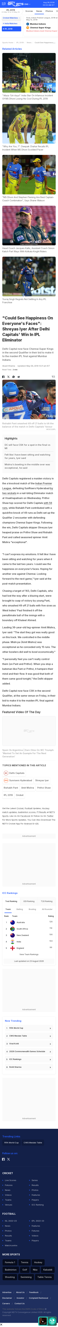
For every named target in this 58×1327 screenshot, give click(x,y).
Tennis (24, 1262)
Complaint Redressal (38, 1298)
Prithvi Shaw (44, 787)
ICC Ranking (38, 1204)
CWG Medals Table (18, 1036)
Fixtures (9, 1185)
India (19, 942)
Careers (6, 1303)
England (20, 948)
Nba (35, 1269)
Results (35, 1185)
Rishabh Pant (11, 787)
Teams (8, 1200)
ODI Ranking (28, 901)
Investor (20, 1298)
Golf (24, 1269)
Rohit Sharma (15, 1067)
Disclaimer (7, 1298)
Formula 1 (10, 1262)
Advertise (6, 1292)
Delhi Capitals (16, 773)
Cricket (20, 795)
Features (36, 1195)
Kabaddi (47, 1269)
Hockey (38, 1262)
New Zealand (23, 935)
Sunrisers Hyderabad (20, 780)
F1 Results (42, 812)
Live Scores (10, 1180)
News (39, 11)
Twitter (50, 816)
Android (28, 823)
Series (35, 1180)
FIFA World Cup (16, 1028)
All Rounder (47, 909)
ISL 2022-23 (11, 1221)
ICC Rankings (15, 1059)
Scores (29, 11)
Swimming (26, 1277)
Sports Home (7, 42)
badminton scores (27, 812)
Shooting (10, 1277)
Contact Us (20, 1303)
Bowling (32, 909)
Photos (49, 11)
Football (29, 808)
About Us (20, 1292)
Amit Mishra (27, 787)
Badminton (11, 1269)
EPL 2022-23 (38, 1221)
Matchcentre (11, 1245)
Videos (8, 1195)
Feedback (34, 1292)
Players (35, 1200)
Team (8, 909)
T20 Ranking (46, 901)
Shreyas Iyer (42, 780)
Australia (21, 922)
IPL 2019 (11, 11)
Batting (20, 909)
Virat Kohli (14, 1043)
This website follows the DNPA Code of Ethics (23, 1309)
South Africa (22, 929)
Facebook (25, 816)
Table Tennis (44, 1277)
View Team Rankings (29, 954)
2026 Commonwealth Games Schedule (27, 1051)
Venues (8, 1204)
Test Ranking (11, 901)
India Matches (11, 23)
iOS (37, 823)
